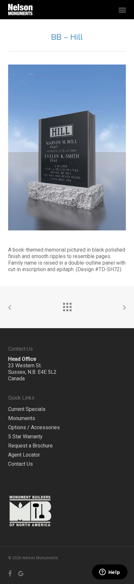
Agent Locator (24, 455)
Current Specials (27, 409)
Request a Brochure (30, 446)
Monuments (21, 418)
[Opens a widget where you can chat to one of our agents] (109, 572)
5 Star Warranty (25, 436)
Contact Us (20, 464)
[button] (122, 10)
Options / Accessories (34, 427)
